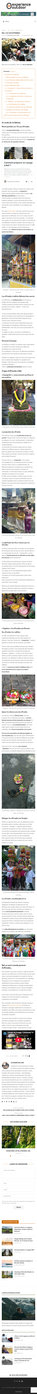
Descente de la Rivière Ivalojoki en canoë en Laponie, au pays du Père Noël (23, 1349)
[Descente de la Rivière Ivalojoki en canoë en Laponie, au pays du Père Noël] (7, 1349)
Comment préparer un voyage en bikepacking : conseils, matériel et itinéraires (23, 1229)
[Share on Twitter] (27, 1056)
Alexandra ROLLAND (13, 35)
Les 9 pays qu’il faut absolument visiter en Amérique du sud (23, 1359)
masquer (13, 71)
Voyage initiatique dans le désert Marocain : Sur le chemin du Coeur (23, 1240)
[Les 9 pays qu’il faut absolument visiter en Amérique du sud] (7, 1361)
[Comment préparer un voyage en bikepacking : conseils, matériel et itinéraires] (7, 1230)
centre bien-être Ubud (15, 1005)
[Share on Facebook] (25, 1056)
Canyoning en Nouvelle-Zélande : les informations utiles (24, 1273)
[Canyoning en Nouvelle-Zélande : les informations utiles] (7, 1274)
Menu (7, 21)
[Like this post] (23, 1056)
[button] (3, 1140)
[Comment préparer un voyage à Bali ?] (7, 1252)
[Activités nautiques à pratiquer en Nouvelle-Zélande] (7, 1263)
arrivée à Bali (11, 211)
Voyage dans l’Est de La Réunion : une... (18, 1151)
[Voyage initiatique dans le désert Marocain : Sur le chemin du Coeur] (7, 1241)
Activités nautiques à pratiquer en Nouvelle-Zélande (23, 1262)
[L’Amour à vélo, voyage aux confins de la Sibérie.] (7, 1338)
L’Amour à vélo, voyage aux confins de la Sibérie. (24, 1337)
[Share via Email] (29, 1056)
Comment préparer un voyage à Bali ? (24, 1250)
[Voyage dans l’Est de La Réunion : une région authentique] (18, 1137)
